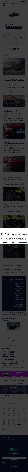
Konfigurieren (13, 242)
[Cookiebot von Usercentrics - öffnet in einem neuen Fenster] (24, 229)
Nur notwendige (5, 242)
